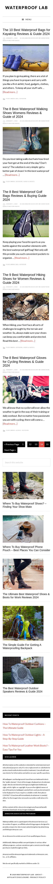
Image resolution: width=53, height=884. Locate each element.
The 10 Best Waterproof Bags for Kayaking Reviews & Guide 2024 (26, 32)
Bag (17, 98)
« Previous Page (11, 445)
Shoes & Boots (29, 181)
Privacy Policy (38, 877)
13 (37, 444)
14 (42, 444)
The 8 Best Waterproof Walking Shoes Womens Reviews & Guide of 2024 (25, 113)
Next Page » (10, 451)
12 (31, 444)
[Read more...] (10, 91)
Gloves (18, 430)
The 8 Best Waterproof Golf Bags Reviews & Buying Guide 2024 (24, 195)
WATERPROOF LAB (26, 7)
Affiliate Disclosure (18, 877)
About (38, 875)
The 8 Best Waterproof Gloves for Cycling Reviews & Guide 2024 (24, 361)
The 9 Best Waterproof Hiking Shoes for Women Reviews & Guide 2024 (24, 278)
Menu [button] (29, 19)
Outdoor (22, 98)
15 (48, 444)
